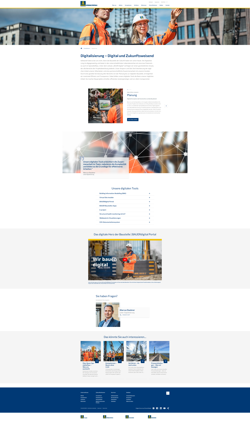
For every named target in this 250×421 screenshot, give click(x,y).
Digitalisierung (99, 397)
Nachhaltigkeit (99, 399)
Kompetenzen (84, 397)
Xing (168, 408)
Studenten (113, 401)
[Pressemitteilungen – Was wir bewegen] (159, 360)
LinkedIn (161, 408)
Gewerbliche (114, 399)
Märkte (82, 395)
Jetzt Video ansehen (132, 119)
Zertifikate (128, 399)
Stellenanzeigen (114, 395)
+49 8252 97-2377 (126, 314)
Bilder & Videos (129, 401)
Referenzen (83, 401)
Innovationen (99, 395)
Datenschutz (105, 408)
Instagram (153, 408)
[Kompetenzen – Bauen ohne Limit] (113, 360)
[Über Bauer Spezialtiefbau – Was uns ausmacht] (91, 360)
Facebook (157, 408)
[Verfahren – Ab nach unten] (136, 360)
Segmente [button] (157, 2)
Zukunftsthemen (87, 48)
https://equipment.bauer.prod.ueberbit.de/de (130, 416)
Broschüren (129, 397)
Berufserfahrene (114, 397)
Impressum (99, 408)
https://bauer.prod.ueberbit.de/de (84, 416)
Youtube (164, 408)
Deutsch (163, 2)
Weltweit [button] (151, 2)
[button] (164, 2)
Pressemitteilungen (130, 395)
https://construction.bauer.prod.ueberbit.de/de (108, 416)
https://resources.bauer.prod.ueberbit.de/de (152, 416)
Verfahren (83, 399)
